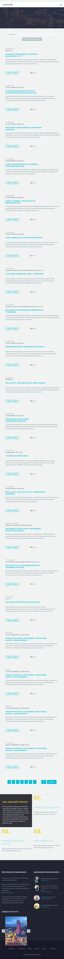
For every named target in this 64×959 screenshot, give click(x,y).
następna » (51, 782)
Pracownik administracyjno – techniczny (24, 274)
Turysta (44, 948)
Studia (30, 948)
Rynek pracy (11, 948)
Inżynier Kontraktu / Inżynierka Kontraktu (24, 347)
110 (44, 782)
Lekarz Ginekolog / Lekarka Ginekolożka (23, 238)
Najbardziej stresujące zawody (49, 878)
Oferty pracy (21, 948)
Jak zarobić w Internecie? (48, 897)
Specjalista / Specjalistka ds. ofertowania (25, 383)
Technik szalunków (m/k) (16, 456)
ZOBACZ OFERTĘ (12, 73)
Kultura (37, 948)
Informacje (53, 948)
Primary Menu (60, 5)
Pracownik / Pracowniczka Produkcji (22, 602)
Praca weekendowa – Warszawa (49, 905)
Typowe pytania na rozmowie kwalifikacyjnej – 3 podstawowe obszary (49, 888)
